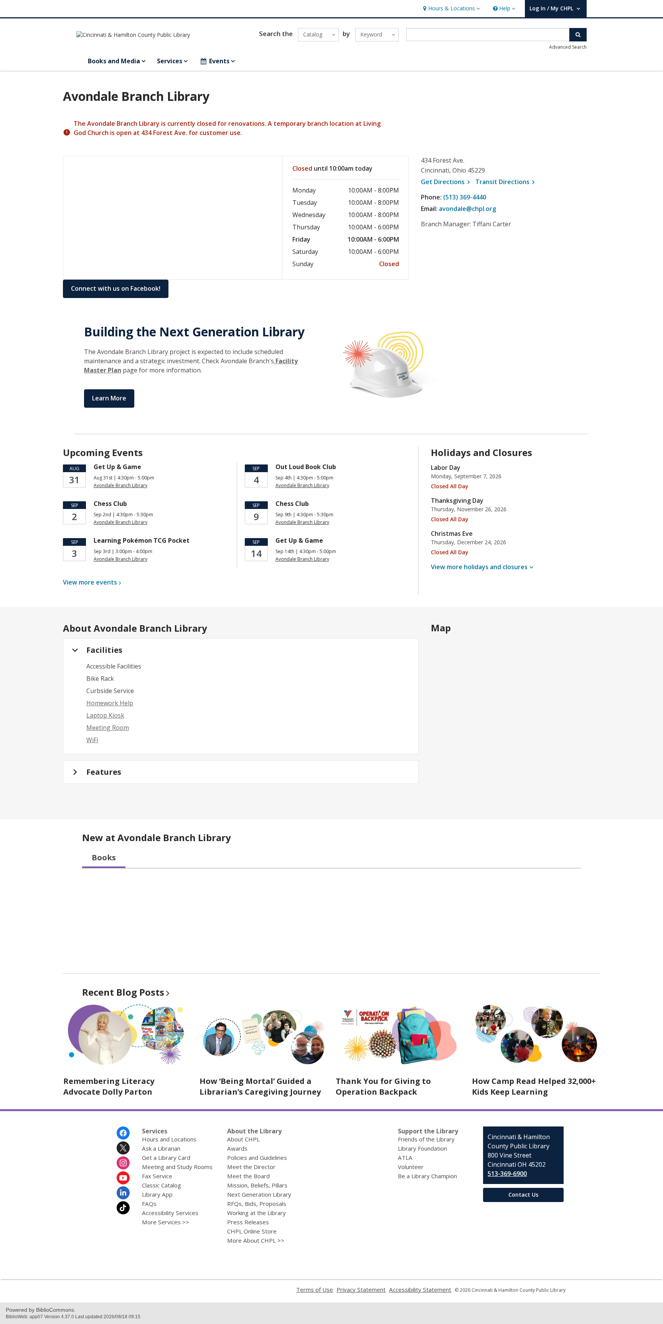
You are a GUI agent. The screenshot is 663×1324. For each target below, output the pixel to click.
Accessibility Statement (420, 1289)
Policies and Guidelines (257, 1157)
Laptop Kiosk (105, 715)
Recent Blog (123, 992)
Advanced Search (568, 47)
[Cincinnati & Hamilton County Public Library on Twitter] (123, 1147)
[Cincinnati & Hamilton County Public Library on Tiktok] (123, 1207)
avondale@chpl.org (467, 208)
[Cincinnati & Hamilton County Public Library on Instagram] (123, 1162)
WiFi (92, 740)
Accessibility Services (170, 1213)
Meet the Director (251, 1167)
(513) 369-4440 (464, 197)
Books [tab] (104, 857)
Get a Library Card (166, 1157)
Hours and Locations (169, 1139)
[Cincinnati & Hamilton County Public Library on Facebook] (123, 1133)
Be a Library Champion (427, 1176)
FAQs (149, 1203)
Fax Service (157, 1176)
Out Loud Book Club (305, 467)
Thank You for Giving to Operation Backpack (383, 1086)
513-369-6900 (507, 1173)
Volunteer (411, 1167)
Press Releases (248, 1222)
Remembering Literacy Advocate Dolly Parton (108, 1086)
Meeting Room (107, 727)
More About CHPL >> (255, 1240)
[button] (450, 8)
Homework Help (109, 703)
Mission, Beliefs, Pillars (257, 1185)
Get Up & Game (117, 467)
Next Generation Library (259, 1194)
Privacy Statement (361, 1289)
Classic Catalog (161, 1185)
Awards (237, 1148)
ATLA (405, 1157)
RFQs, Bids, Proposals (256, 1203)
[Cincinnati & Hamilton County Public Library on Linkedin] (123, 1192)
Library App (157, 1194)
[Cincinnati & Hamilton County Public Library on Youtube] (123, 1177)
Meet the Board (248, 1176)
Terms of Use (314, 1289)
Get (446, 182)
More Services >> (165, 1222)
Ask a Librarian (161, 1148)
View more (90, 582)
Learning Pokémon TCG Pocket (142, 540)
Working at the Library (256, 1213)
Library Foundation (422, 1148)
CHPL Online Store (252, 1231)
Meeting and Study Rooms (177, 1167)
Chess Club (110, 503)
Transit (506, 182)
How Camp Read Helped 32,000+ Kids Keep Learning (534, 1086)
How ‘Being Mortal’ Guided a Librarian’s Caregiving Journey (260, 1086)
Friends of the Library (426, 1139)
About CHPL (243, 1139)
